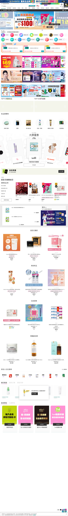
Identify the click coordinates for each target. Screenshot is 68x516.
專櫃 (26, 8)
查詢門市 (37, 3)
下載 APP (33, 3)
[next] (55, 20)
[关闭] (66, 514)
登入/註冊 (61, 171)
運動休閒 (47, 8)
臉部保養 (14, 8)
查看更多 (22, 224)
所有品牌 (63, 8)
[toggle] (15, 12)
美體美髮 (33, 8)
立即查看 (9, 424)
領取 (21, 51)
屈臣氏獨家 (9, 8)
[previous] (13, 20)
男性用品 (42, 8)
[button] (66, 5)
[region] (34, 514)
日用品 (38, 8)
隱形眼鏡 (57, 8)
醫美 (22, 8)
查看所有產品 (6, 200)
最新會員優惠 (3, 8)
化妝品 (19, 8)
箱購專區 (52, 8)
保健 (29, 8)
